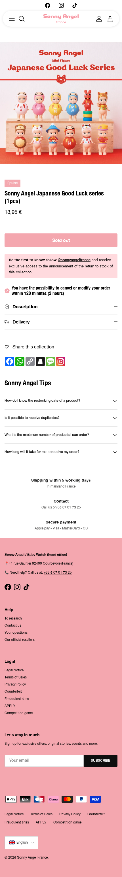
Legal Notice (14, 670)
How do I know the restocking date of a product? (42, 400)
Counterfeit (13, 691)
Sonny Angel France (32, 857)
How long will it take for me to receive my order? (42, 452)
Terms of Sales (16, 677)
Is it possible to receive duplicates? (32, 418)
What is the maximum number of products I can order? (47, 435)
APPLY (10, 706)
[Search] (24, 18)
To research (13, 618)
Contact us (13, 625)
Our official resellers (20, 640)
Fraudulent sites (17, 699)
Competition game (19, 713)
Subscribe (100, 760)
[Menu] (12, 18)
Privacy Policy (15, 684)
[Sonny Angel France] (61, 19)
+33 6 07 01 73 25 (58, 572)
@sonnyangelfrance (74, 260)
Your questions (16, 633)
